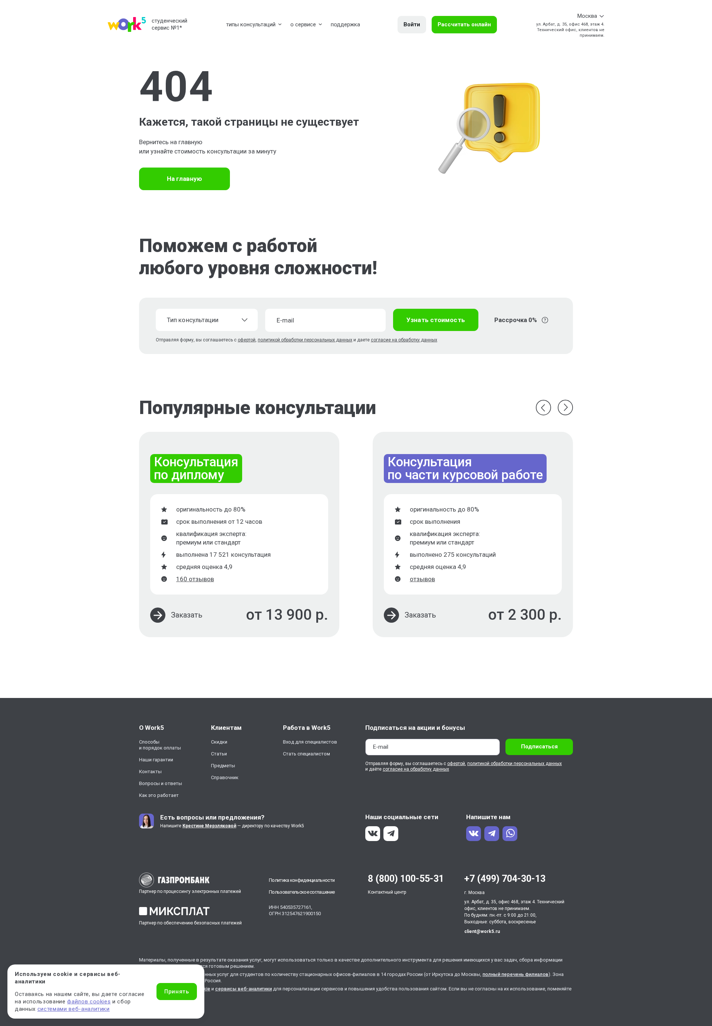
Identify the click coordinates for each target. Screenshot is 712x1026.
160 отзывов (195, 579)
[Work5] (127, 24)
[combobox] (207, 320)
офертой (247, 339)
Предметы (223, 765)
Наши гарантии (156, 759)
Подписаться (539, 746)
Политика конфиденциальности (301, 880)
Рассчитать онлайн (464, 24)
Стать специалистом (306, 754)
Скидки (219, 742)
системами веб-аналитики (73, 1009)
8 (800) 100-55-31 (406, 878)
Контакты (150, 771)
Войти (411, 24)
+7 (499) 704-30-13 (504, 878)
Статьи (219, 754)
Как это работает (159, 795)
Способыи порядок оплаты (160, 745)
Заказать (186, 614)
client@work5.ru (482, 931)
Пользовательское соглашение (301, 892)
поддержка (345, 24)
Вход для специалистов (310, 742)
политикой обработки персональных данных (305, 339)
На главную (184, 178)
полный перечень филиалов (515, 974)
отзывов (422, 579)
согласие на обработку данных (404, 339)
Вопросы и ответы (160, 783)
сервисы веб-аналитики (243, 989)
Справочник (224, 777)
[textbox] (202, 320)
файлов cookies (89, 1001)
